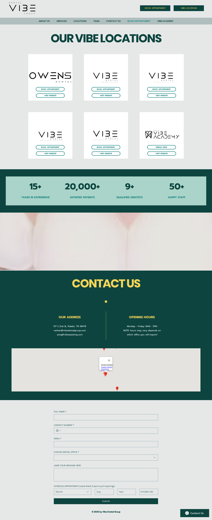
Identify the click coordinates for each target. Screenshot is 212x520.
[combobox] (106, 458)
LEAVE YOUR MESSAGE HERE (67, 465)
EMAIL (57, 438)
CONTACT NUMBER (64, 425)
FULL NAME (60, 411)
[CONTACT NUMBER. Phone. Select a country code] (58, 430)
